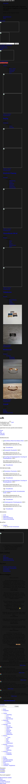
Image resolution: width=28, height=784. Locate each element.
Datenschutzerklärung (8, 519)
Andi (12, 422)
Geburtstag (12, 70)
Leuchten (11, 127)
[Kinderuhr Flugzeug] (12, 147)
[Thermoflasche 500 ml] (12, 207)
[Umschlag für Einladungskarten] (11, 457)
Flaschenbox (14, 471)
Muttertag (11, 183)
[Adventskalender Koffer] (9, 491)
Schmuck (8, 356)
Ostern (11, 182)
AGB (4, 515)
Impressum (5, 516)
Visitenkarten (7, 292)
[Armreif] (12, 378)
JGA (10, 73)
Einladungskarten (17, 502)
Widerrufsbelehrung (8, 517)
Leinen (11, 302)
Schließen (2, 434)
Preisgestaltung (6, 571)
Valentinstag (12, 180)
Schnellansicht (6, 115)
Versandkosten (9, 447)
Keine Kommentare (14, 526)
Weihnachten (12, 187)
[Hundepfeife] (7, 450)
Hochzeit (11, 71)
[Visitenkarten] (12, 266)
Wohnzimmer (12, 245)
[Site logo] (9, 31)
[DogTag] (12, 92)
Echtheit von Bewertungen (9, 567)
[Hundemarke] (12, 324)
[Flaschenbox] (7, 471)
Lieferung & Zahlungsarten (9, 568)
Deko (10, 241)
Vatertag (11, 185)
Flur (10, 242)
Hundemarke (7, 349)
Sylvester (8, 726)
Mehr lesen (22, 665)
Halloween (12, 186)
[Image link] (11, 542)
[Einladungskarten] (8, 502)
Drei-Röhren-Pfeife (19, 440)
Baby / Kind (12, 68)
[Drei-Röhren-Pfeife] (8, 440)
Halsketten (12, 357)
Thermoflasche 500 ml (10, 233)
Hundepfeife (14, 450)
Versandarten (6, 569)
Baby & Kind (9, 719)
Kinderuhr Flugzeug (9, 173)
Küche (11, 243)
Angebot (5, 525)
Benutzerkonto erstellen (6, 777)
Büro (10, 246)
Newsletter (2, 21)
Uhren (10, 126)
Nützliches (12, 304)
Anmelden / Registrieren (9, 765)
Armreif (5, 404)
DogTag (5, 118)
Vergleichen (6, 764)
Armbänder (12, 358)
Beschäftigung (12, 299)
